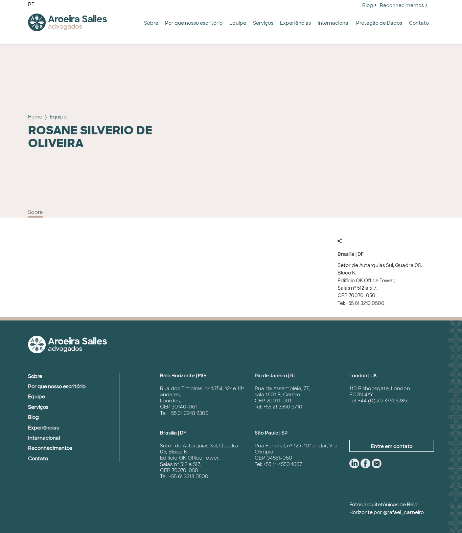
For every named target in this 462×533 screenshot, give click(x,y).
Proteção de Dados (379, 23)
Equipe (237, 23)
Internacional (333, 23)
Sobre (151, 23)
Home (35, 117)
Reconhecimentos (402, 5)
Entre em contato (392, 446)
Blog (367, 5)
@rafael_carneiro (403, 512)
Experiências (295, 23)
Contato (419, 23)
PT (31, 4)
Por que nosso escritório (194, 23)
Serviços (263, 23)
